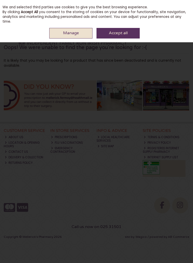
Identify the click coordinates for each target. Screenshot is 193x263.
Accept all (118, 32)
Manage (71, 32)
